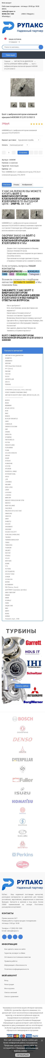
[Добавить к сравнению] (40, 152)
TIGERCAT (8, 548)
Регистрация (9, 984)
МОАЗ (7, 613)
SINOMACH (8, 526)
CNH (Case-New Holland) (13, 366)
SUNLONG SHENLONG (12, 534)
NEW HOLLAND (10, 505)
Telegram (30, 14)
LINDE (7, 490)
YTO (6, 566)
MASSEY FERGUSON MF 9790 (14, 500)
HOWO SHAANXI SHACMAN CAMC (16, 392)
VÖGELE (7, 555)
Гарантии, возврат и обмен (14, 953)
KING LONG (8, 487)
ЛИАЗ (7, 603)
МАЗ (6, 608)
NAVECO (7, 503)
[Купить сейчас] (31, 152)
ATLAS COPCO (9, 408)
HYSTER (7, 466)
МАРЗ (7, 611)
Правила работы (10, 961)
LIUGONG (8, 492)
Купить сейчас (22, 686)
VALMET (7, 550)
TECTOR (7, 374)
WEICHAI (8, 363)
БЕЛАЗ (7, 582)
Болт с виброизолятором (22, 172)
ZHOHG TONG (9, 574)
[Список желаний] (38, 55)
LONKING (8, 495)
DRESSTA (8, 434)
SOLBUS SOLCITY (10, 532)
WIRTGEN (8, 561)
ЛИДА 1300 (9, 605)
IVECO (7, 476)
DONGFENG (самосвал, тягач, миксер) (18, 390)
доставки (37, 253)
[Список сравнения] (42, 55)
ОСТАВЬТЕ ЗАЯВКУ (24, 282)
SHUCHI (7, 524)
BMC (6, 413)
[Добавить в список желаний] (36, 152)
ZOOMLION (8, 579)
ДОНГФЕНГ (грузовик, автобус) (16, 590)
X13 (34, 172)
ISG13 (23, 175)
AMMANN (8, 405)
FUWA (7, 450)
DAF (6, 429)
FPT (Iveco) (9, 369)
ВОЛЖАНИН (9, 584)
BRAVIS (7, 416)
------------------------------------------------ (14, 387)
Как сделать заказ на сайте (14, 949)
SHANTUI (8, 521)
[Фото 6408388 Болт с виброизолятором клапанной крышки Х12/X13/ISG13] (22, 87)
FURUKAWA (9, 448)
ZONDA (7, 577)
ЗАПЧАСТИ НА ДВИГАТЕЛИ (14, 355)
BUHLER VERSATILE (11, 419)
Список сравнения (11, 996)
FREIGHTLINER (9, 445)
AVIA (6, 411)
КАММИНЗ (8, 361)
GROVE (7, 455)
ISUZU (7, 376)
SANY (7, 519)
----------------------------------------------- (14, 397)
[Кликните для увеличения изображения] (36, 214)
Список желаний (10, 992)
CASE (6, 421)
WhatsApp (6, 16)
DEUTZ (7, 382)
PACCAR (7, 371)
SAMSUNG (8, 513)
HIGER (7, 458)
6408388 (9, 172)
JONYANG (8, 482)
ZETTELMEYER (9, 571)
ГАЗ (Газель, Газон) (11, 587)
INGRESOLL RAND (11, 471)
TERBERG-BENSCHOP (12, 540)
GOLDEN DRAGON (11, 453)
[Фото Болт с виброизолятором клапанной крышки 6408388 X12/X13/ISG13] (8, 214)
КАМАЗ (7, 595)
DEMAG (7, 432)
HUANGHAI (8, 463)
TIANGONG (8, 545)
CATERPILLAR (9, 379)
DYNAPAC (8, 437)
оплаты (18, 256)
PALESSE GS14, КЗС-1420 (13, 511)
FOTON (7, 442)
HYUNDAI (8, 469)
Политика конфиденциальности (16, 969)
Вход (6, 980)
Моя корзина (9, 988)
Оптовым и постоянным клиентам (17, 957)
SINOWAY (8, 529)
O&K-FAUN (8, 508)
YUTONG (8, 569)
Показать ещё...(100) (12, 619)
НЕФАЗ (7, 616)
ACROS (7, 400)
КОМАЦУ (8, 600)
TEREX (7, 542)
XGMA (7, 563)
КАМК (7, 598)
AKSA (7, 403)
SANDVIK (8, 516)
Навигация (10, 55)
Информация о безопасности (15, 965)
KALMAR (8, 484)
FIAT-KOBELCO (9, 440)
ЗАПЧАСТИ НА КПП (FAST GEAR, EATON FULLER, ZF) (22, 395)
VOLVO (7, 558)
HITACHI (7, 461)
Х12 (18, 175)
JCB (6, 479)
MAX (24, 14)
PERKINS (8, 384)
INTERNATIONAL (10, 474)
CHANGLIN (8, 424)
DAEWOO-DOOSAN (11, 426)
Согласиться (22, 1055)
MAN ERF (8, 498)
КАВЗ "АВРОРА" (10, 592)
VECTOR (7, 553)
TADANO (8, 537)
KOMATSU (8, 358)
